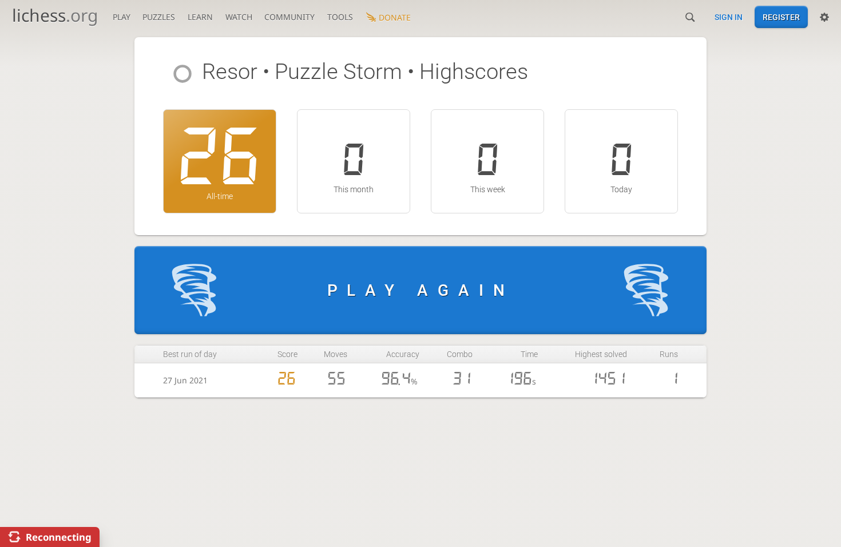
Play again (420, 290)
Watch (238, 16)
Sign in (729, 17)
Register (781, 17)
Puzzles (158, 16)
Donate (395, 17)
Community (289, 16)
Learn (200, 16)
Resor (229, 71)
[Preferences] (824, 17)
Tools (340, 16)
